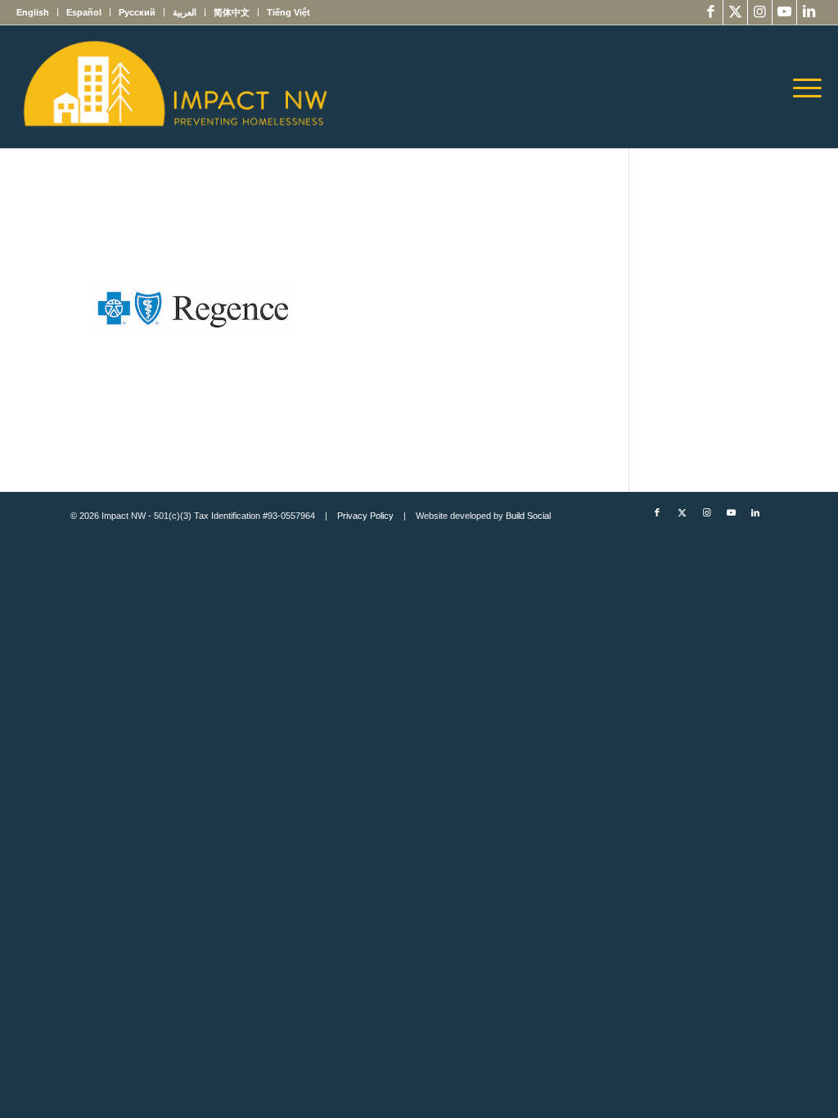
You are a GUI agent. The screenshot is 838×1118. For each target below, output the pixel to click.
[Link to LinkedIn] (809, 12)
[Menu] (802, 86)
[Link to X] (735, 12)
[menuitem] (37, 12)
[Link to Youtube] (784, 12)
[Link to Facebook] (711, 12)
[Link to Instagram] (760, 12)
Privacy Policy (365, 516)
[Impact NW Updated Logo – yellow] (174, 86)
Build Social (528, 516)
